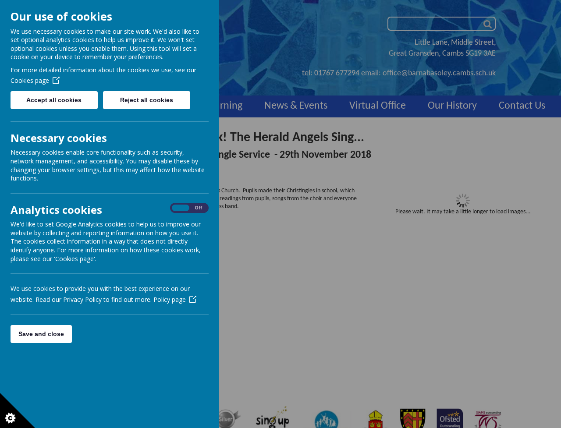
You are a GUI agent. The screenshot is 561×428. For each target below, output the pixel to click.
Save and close (41, 333)
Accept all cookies (54, 99)
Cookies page (30, 80)
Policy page (169, 299)
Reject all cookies (146, 99)
